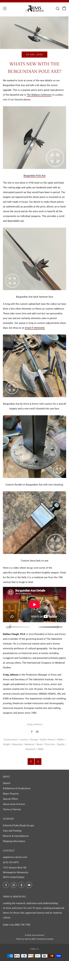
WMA (40, 749)
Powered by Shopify (44, 939)
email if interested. (35, 327)
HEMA (60, 739)
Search (6, 783)
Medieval (29, 744)
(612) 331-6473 (11, 862)
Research (30, 749)
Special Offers (10, 798)
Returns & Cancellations (16, 836)
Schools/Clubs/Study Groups (18, 825)
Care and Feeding (12, 830)
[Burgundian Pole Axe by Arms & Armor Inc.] (34, 137)
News (39, 744)
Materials (17, 744)
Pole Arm (50, 744)
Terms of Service (12, 809)
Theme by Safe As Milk (25, 939)
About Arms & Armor (14, 804)
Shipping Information (14, 841)
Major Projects (11, 793)
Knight (6, 744)
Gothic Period (47, 739)
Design (34, 739)
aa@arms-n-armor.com (15, 857)
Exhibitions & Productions (16, 788)
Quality (60, 744)
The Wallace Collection (39, 94)
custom (24, 739)
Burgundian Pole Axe (35, 175)
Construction (11, 739)
